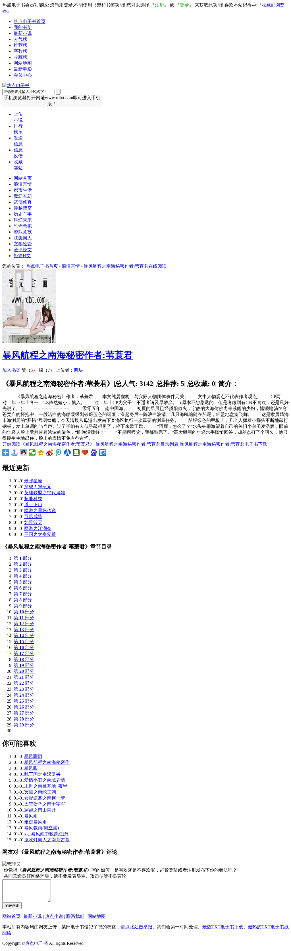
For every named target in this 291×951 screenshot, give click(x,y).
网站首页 (23, 178)
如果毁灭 (33, 522)
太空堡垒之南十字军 (44, 804)
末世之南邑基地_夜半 (45, 786)
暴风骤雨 (33, 756)
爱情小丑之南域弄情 (44, 780)
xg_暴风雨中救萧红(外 (46, 833)
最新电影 (23, 69)
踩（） (47, 370)
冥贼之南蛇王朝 (40, 792)
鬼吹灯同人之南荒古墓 (47, 839)
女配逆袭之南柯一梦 (44, 798)
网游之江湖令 (37, 528)
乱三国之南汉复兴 (42, 774)
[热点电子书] (16, 85)
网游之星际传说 (40, 510)
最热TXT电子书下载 (222, 926)
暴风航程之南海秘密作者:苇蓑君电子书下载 (223, 444)
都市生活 (23, 190)
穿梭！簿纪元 (37, 486)
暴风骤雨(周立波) (41, 827)
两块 (78, 370)
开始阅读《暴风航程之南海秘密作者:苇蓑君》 (48, 444)
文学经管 (23, 243)
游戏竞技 (23, 231)
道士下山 (33, 504)
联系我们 (75, 916)
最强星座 (33, 480)
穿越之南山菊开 (40, 810)
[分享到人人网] (67, 452)
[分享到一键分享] (14, 452)
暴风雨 (31, 815)
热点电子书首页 (29, 21)
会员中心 (23, 75)
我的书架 (23, 27)
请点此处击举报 (136, 926)
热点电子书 (36, 943)
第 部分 (23, 558)
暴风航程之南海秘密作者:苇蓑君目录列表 (136, 444)
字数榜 (20, 51)
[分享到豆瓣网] (76, 452)
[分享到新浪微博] (49, 452)
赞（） (30, 370)
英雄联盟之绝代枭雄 (44, 492)
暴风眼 (31, 768)
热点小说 (54, 916)
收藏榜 (20, 57)
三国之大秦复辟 (40, 534)
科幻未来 (23, 219)
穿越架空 (23, 208)
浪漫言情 (23, 184)
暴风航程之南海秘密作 (47, 762)
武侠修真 (23, 202)
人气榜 (20, 39)
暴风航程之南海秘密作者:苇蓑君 (67, 355)
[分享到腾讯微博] (58, 452)
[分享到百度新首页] (93, 452)
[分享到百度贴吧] (102, 452)
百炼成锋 (33, 516)
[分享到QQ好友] (23, 452)
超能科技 (33, 498)
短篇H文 (22, 255)
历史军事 (23, 214)
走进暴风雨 (35, 821)
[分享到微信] (32, 452)
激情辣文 (23, 249)
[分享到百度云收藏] (85, 452)
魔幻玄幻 (23, 196)
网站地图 (23, 63)
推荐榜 (20, 45)
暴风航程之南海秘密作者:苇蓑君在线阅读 (125, 266)
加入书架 (11, 370)
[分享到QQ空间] (41, 452)
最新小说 (23, 33)
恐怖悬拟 (23, 225)
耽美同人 (23, 237)
